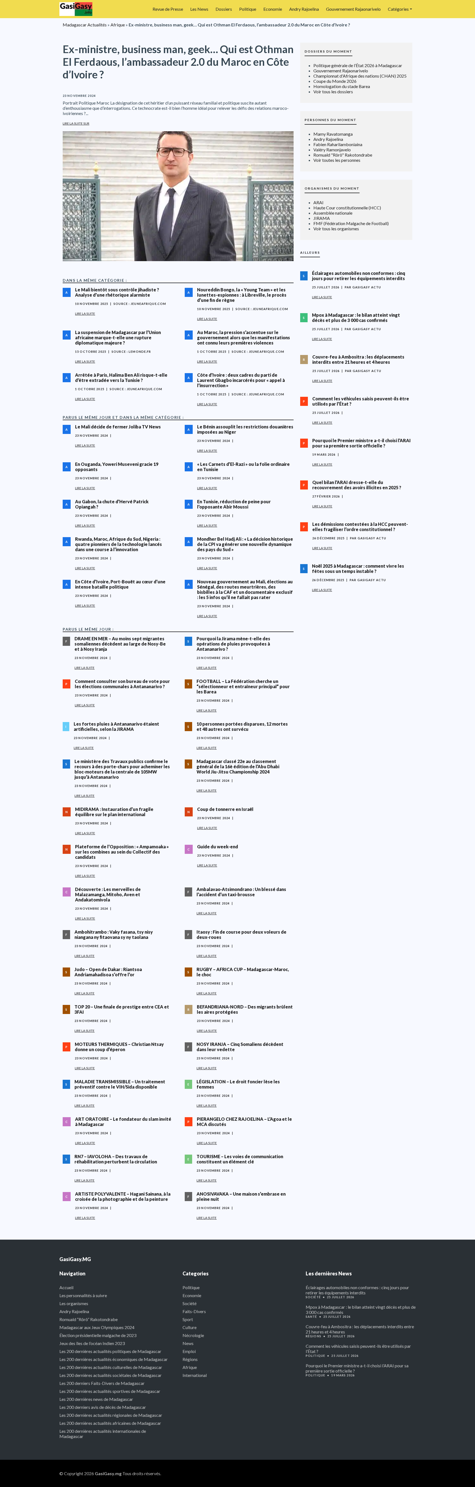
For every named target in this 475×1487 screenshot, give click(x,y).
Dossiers (224, 9)
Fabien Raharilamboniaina (337, 144)
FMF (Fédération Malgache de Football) (351, 223)
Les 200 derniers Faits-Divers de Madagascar (102, 1383)
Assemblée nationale (332, 212)
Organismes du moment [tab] (332, 188)
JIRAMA (321, 218)
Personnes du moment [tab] (331, 120)
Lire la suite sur (76, 123)
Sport (188, 1319)
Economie (272, 9)
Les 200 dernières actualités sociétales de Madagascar (110, 1375)
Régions (190, 1359)
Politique (247, 9)
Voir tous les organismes (336, 228)
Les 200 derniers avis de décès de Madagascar (102, 1407)
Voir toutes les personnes (336, 160)
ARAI (318, 202)
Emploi (189, 1351)
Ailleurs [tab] (310, 252)
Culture (190, 1327)
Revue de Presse (168, 9)
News (188, 1343)
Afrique (118, 24)
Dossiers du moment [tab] (328, 51)
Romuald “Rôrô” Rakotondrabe (88, 1319)
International (195, 1375)
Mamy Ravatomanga (333, 133)
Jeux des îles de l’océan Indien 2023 (92, 1343)
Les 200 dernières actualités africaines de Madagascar (110, 1423)
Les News (199, 9)
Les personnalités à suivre (83, 1295)
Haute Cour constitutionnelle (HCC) (347, 207)
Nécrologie (193, 1335)
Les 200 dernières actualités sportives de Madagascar (109, 1391)
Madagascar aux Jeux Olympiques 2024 (96, 1327)
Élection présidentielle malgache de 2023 (97, 1335)
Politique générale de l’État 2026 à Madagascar (357, 65)
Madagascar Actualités (85, 24)
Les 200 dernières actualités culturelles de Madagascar (110, 1367)
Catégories (398, 9)
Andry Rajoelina (304, 9)
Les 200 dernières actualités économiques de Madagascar (113, 1359)
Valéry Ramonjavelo (332, 149)
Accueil (66, 1287)
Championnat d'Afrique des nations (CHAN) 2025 (360, 75)
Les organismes (73, 1303)
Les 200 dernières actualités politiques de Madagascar (110, 1351)
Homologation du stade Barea (341, 86)
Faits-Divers (194, 1311)
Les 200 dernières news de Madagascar (96, 1399)
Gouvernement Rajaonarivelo (353, 9)
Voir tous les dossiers (333, 91)
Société (190, 1303)
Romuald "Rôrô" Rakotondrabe (342, 154)
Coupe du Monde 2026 (335, 81)
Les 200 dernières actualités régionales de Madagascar (110, 1415)
